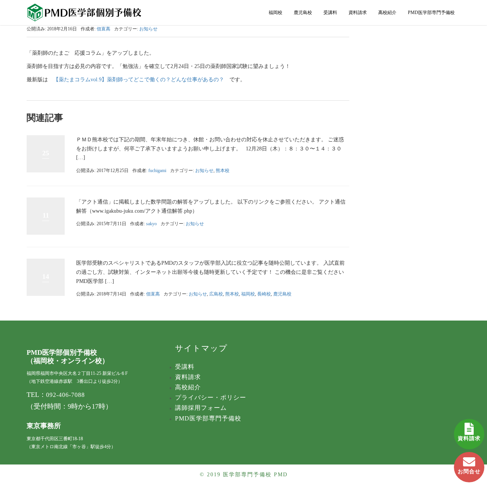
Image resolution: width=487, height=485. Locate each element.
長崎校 (264, 294)
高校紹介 (387, 12)
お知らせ (148, 29)
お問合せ (469, 471)
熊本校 (222, 170)
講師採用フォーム (201, 407)
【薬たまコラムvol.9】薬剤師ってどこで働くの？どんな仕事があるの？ (138, 79)
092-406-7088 (65, 395)
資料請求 (469, 438)
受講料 (330, 12)
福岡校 (275, 12)
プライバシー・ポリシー (210, 397)
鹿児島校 (303, 12)
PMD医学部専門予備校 (431, 12)
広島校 (216, 294)
